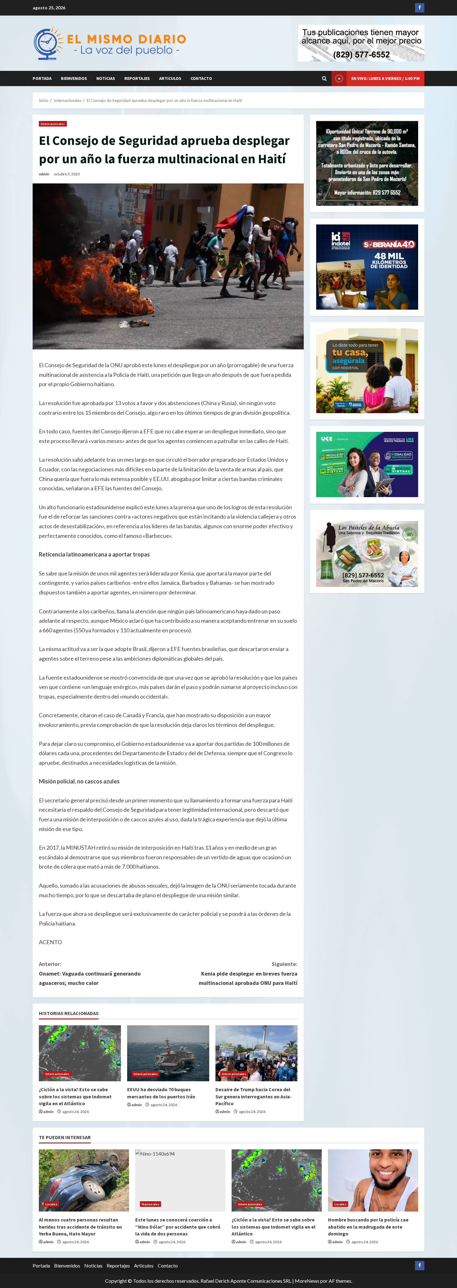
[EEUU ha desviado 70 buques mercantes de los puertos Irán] (168, 1053)
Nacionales (150, 1204)
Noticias (105, 78)
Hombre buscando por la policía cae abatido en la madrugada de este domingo (368, 1226)
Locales (51, 1204)
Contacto (201, 78)
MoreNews (307, 1281)
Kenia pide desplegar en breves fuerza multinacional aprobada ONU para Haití (248, 973)
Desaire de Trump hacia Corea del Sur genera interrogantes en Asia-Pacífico (253, 1096)
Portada (42, 78)
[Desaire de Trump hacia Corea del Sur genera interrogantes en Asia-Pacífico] (256, 1053)
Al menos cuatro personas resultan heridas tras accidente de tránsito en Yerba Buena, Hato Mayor (80, 1226)
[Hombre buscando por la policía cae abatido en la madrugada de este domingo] (373, 1180)
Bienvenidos (74, 78)
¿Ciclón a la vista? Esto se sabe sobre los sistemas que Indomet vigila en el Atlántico (75, 1096)
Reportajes (137, 78)
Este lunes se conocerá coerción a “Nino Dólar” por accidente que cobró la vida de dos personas (177, 1226)
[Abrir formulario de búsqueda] (324, 78)
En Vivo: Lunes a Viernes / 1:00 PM (385, 78)
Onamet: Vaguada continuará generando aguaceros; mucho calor (90, 973)
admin (44, 174)
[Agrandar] (410, 529)
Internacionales (53, 124)
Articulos (170, 78)
